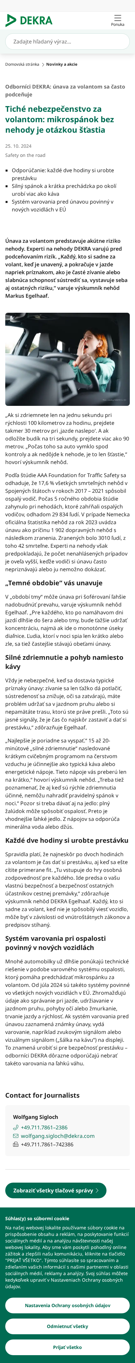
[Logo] (31, 20)
